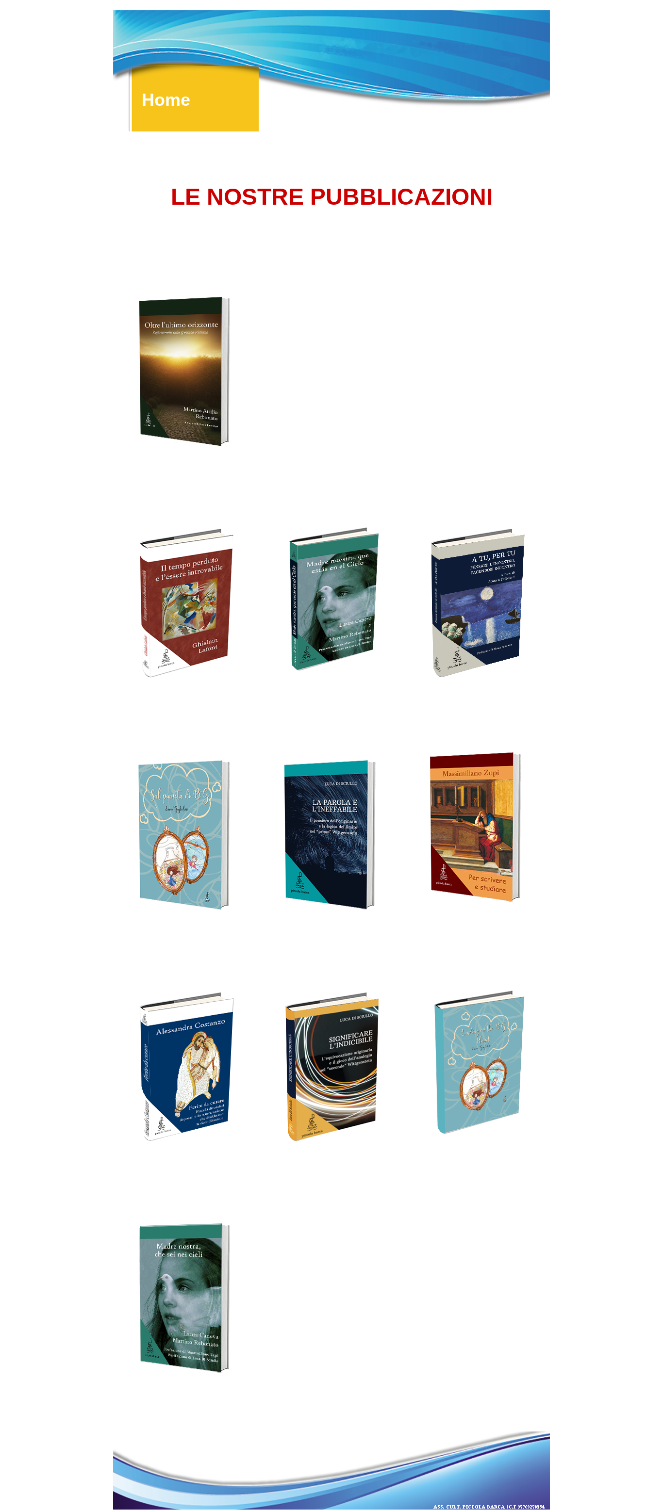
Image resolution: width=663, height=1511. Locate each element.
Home (166, 98)
